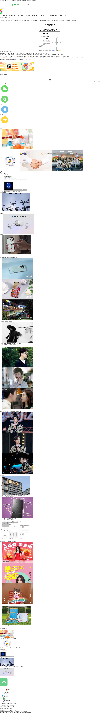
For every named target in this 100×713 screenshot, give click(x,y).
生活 (15, 0)
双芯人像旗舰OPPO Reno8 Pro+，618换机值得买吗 (8, 257)
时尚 (10, 0)
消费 (30, 0)
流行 (4, 0)
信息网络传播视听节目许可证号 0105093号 (7, 706)
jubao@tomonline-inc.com (26, 712)
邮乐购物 (4, 710)
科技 (35, 0)
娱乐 (5, 0)
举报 (0, 73)
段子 (29, 0)
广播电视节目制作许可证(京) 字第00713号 (7, 705)
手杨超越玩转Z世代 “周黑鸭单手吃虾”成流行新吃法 (8, 541)
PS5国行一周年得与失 (3, 173)
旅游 (14, 0)
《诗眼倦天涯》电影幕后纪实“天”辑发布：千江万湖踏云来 (11, 343)
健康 (27, 0)
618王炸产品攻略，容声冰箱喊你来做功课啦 (9, 518)
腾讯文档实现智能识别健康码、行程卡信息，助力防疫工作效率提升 (13, 538)
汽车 (32, 0)
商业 (22, 0)
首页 (0, 0)
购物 (34, 0)
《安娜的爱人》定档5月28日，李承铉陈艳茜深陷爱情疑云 (9, 346)
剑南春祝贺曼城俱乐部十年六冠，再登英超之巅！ (10, 625)
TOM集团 (1, 710)
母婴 (17, 0)
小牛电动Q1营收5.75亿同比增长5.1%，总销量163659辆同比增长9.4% (11, 191)
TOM (1, 128)
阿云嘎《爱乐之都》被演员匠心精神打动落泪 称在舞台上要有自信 (10, 411)
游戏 (12, 0)
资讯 (2, 0)
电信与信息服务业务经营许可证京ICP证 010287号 (8, 703)
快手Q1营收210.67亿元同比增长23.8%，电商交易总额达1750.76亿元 (13, 495)
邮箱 (20, 0)
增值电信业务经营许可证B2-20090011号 (6, 708)
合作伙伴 (7, 710)
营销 (19, 0)
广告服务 (11, 710)
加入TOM (14, 710)
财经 (25, 0)
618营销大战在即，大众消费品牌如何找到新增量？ (8, 127)
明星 (9, 0)
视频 (24, 0)
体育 (7, 0)
